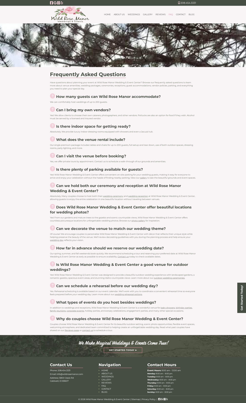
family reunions (58, 311)
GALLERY (147, 14)
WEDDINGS (134, 14)
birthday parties (184, 308)
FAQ (171, 14)
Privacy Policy (149, 399)
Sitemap (135, 399)
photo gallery (138, 220)
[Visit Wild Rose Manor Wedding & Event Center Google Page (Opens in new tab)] (55, 2)
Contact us (123, 256)
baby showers (168, 308)
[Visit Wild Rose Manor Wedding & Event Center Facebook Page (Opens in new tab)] (51, 3)
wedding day (56, 240)
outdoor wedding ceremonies (169, 278)
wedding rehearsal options (128, 294)
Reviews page (72, 330)
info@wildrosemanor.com (70, 374)
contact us (87, 330)
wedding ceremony (113, 196)
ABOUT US (119, 14)
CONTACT (181, 14)
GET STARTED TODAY (121, 350)
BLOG (191, 14)
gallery (143, 178)
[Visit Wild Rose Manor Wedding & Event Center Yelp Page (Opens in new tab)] (62, 2)
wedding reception (138, 196)
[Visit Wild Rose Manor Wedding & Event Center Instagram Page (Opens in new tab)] (58, 3)
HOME (107, 14)
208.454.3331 (188, 2)
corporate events (75, 311)
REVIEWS (161, 14)
